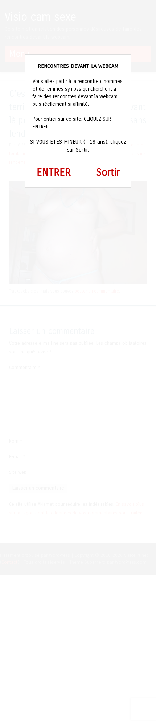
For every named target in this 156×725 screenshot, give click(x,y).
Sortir (108, 172)
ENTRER (54, 172)
